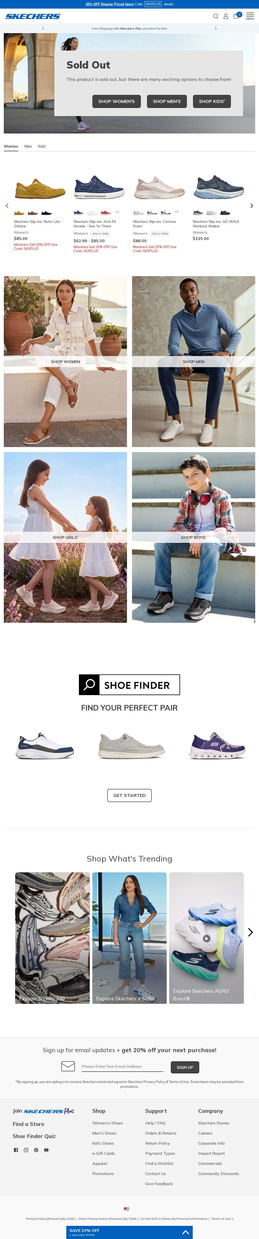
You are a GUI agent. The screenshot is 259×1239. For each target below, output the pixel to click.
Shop (169, 28)
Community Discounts (218, 1173)
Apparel (99, 1163)
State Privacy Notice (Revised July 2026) (107, 1219)
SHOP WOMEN (65, 361)
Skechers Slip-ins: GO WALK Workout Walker (216, 223)
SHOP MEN (193, 361)
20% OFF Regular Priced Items (110, 4)
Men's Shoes (104, 1133)
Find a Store (28, 1124)
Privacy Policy (154, 1082)
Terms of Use (179, 1082)
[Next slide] (216, 28)
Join (18, 1111)
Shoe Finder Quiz (34, 1136)
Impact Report (211, 1153)
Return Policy (157, 1143)
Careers (205, 1133)
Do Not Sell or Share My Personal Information (174, 1219)
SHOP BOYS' (193, 537)
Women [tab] (11, 146)
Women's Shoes (107, 1122)
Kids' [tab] (42, 146)
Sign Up (185, 1067)
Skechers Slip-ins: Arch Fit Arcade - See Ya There (95, 223)
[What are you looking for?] (216, 15)
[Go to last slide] (43, 28)
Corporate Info (211, 1143)
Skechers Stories (213, 1122)
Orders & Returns (161, 1133)
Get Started (129, 795)
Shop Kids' (212, 101)
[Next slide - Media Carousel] (250, 932)
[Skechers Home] (33, 16)
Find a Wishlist (159, 1163)
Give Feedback (159, 1183)
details (169, 4)
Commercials (210, 1163)
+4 (176, 211)
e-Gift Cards (103, 1153)
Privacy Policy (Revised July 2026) (50, 1219)
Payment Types (160, 1153)
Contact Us (155, 1173)
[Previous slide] (7, 206)
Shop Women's (116, 101)
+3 (117, 211)
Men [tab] (28, 146)
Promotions (103, 1173)
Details (180, 28)
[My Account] (226, 16)
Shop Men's (167, 101)
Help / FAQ (155, 1122)
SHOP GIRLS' (65, 537)
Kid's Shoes (103, 1143)
